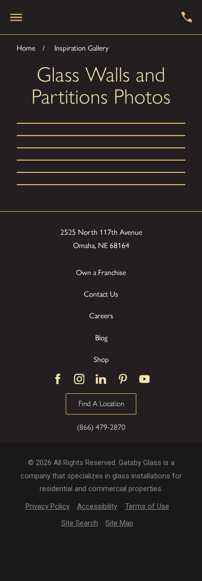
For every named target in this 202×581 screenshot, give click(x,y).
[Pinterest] (123, 379)
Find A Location (101, 403)
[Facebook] (57, 379)
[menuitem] (47, 506)
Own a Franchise (101, 272)
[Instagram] (79, 379)
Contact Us (101, 293)
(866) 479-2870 (101, 427)
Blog (101, 337)
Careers (101, 315)
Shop (101, 359)
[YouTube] (144, 379)
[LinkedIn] (101, 379)
